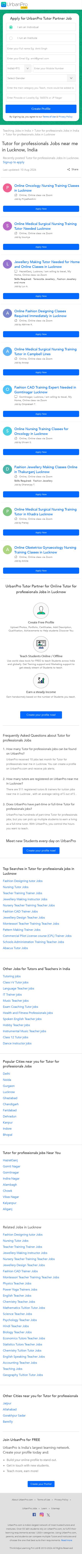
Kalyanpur (9, 1203)
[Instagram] (42, 1515)
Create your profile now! (41, 715)
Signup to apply (13, 162)
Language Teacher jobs (18, 988)
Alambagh (10, 1185)
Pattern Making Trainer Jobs (21, 930)
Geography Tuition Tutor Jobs (23, 1375)
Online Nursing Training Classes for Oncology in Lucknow (41, 431)
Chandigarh (11, 1104)
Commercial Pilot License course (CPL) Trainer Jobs (37, 936)
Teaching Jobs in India (17, 131)
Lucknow (9, 1092)
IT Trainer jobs (12, 995)
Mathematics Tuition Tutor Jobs (24, 1308)
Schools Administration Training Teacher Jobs (33, 942)
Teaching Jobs (12, 1369)
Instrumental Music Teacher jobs (24, 1031)
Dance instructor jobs (17, 1043)
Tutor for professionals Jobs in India (56, 131)
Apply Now (41, 208)
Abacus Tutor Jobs (15, 948)
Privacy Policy (61, 1499)
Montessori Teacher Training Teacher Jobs (31, 924)
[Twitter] (48, 1515)
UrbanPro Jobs (29, 1508)
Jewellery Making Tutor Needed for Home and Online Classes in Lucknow (47, 264)
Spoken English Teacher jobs (22, 1019)
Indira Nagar (11, 1179)
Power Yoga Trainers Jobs (20, 1289)
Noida (7, 1080)
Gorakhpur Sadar (14, 1415)
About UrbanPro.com (22, 1499)
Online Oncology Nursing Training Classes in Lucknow (46, 188)
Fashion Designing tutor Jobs (23, 881)
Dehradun (9, 1116)
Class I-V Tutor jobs (15, 982)
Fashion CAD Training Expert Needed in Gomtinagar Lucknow (45, 390)
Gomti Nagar (11, 1166)
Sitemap (55, 1508)
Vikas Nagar (11, 1197)
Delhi (6, 1074)
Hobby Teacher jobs (16, 1025)
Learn (44, 1508)
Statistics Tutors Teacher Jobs (22, 1344)
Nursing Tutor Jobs (15, 887)
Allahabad (10, 1409)
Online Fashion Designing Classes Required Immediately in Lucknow (40, 313)
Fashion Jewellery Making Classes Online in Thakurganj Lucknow (45, 469)
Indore (7, 1129)
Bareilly (8, 1422)
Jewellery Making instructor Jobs (25, 899)
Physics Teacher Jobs (17, 1283)
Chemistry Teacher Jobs (19, 1302)
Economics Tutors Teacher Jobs (24, 1338)
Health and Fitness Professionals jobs (28, 1013)
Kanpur (8, 1122)
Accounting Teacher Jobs (20, 1363)
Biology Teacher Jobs (17, 1332)
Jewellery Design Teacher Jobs (24, 918)
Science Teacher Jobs (17, 1314)
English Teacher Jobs (17, 1296)
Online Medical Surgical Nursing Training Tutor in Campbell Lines (45, 352)
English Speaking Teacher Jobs (24, 1357)
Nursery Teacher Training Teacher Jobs (29, 905)
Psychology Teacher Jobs (20, 1320)
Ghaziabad (10, 1098)
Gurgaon (9, 1086)
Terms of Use (43, 1499)
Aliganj (7, 1209)
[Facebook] (34, 1515)
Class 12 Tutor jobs (15, 1037)
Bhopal (7, 1135)
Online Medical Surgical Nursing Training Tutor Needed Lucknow (45, 226)
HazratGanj (10, 1160)
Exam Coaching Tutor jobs (20, 1007)
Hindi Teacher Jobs (16, 1326)
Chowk (7, 1191)
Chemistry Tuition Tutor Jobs (22, 1350)
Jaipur (7, 1403)
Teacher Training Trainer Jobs (22, 893)
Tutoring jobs (12, 976)
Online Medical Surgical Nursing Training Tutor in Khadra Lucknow (45, 512)
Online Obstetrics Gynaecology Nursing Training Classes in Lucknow (45, 550)
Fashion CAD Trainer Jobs (20, 911)
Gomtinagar (11, 1172)
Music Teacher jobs (16, 1001)
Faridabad (10, 1110)
